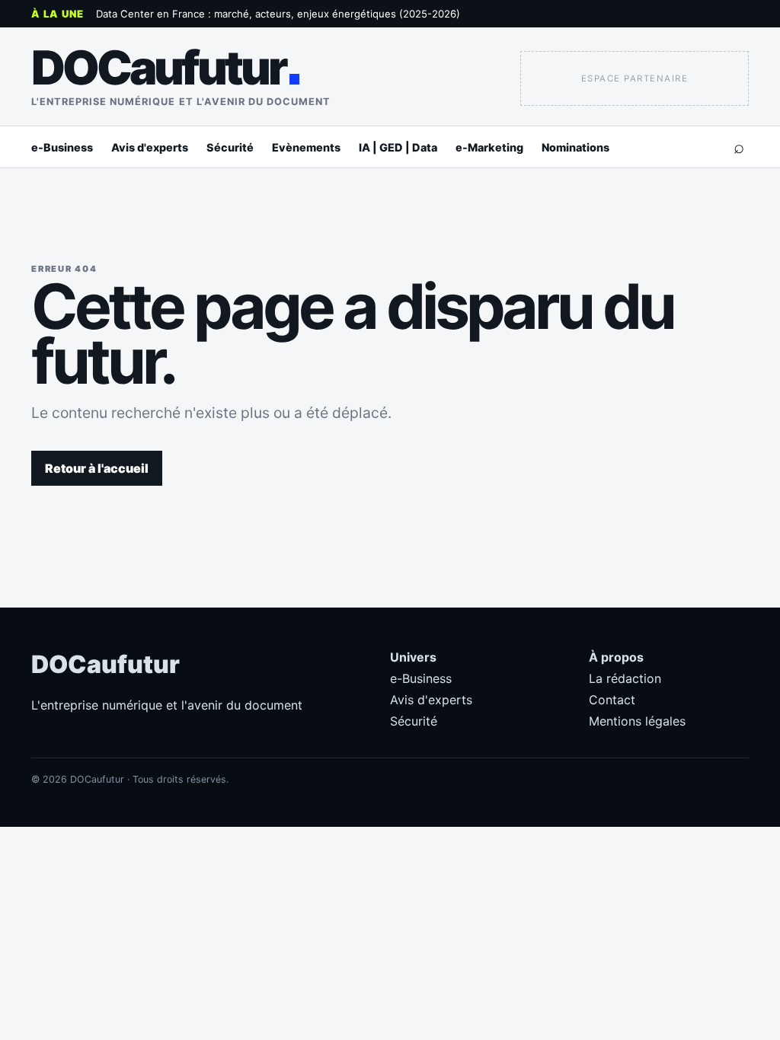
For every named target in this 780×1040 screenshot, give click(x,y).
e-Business (62, 147)
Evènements (306, 147)
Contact (612, 699)
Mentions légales (637, 721)
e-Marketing (489, 147)
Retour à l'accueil (97, 468)
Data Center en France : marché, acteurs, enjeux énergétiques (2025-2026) (278, 14)
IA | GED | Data (398, 147)
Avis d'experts (149, 147)
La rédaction (625, 678)
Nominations (575, 147)
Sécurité (230, 147)
